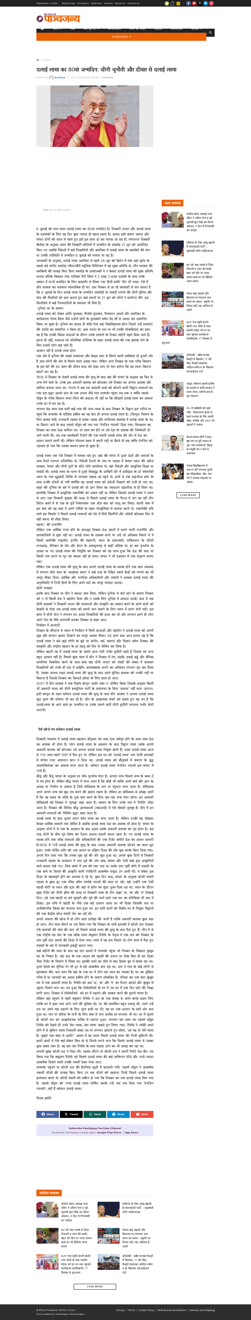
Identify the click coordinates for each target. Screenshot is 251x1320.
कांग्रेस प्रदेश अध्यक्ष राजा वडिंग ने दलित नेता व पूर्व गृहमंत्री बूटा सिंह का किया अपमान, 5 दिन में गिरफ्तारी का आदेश (75, 1212)
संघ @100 (90, 28)
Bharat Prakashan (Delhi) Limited (57, 1310)
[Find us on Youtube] (194, 3)
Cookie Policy (146, 1310)
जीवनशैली (177, 28)
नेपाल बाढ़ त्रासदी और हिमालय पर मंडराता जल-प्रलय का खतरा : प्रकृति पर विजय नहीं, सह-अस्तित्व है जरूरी (136, 1238)
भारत (56, 28)
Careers (108, 3)
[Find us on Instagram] (211, 3)
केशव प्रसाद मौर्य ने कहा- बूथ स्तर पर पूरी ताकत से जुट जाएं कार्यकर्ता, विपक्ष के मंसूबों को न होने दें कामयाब (200, 445)
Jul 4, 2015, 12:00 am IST (85, 77)
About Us (120, 3)
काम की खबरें (138, 28)
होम (37, 60)
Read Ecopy (68, 3)
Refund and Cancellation (171, 1310)
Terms (131, 1310)
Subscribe (120, 36)
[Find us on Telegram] (205, 3)
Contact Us (133, 3)
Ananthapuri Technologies (70, 1314)
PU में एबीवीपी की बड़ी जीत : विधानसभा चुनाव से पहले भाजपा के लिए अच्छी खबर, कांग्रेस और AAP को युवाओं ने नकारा (201, 416)
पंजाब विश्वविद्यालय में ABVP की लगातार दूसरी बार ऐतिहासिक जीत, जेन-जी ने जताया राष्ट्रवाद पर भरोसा (200, 474)
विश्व (72, 28)
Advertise (96, 3)
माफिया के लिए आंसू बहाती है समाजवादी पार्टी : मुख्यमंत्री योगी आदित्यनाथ (137, 1208)
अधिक (195, 28)
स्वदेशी (158, 28)
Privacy (120, 1310)
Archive (47, 60)
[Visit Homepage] (58, 17)
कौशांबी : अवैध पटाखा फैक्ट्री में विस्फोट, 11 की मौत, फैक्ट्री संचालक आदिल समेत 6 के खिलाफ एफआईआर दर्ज (137, 1264)
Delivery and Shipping (202, 1310)
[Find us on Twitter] (200, 3)
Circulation (83, 3)
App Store (131, 1132)
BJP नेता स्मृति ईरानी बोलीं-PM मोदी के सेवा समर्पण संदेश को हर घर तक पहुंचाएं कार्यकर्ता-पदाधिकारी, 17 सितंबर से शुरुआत (76, 1264)
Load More (95, 1286)
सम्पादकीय (114, 28)
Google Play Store (109, 1132)
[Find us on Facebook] (188, 3)
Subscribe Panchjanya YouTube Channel (95, 1128)
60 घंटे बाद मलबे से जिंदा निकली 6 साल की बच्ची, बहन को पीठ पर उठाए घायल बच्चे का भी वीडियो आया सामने (76, 1238)
